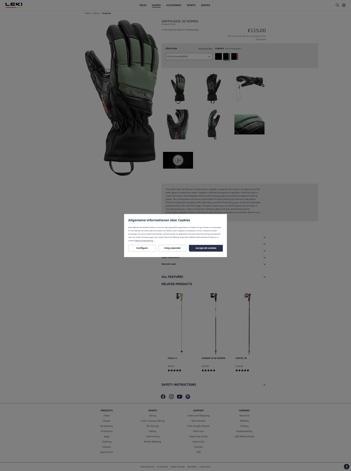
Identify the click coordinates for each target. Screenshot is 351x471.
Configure (142, 248)
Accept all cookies (206, 248)
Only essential (172, 248)
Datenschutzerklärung (144, 241)
